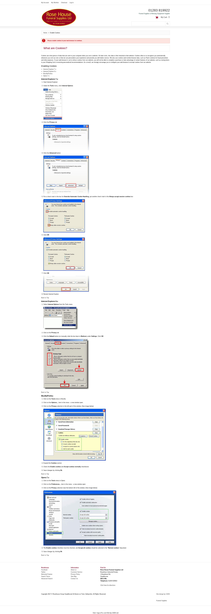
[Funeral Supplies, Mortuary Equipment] (73, 17)
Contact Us (74, 578)
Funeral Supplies (161, 600)
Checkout (64, 2)
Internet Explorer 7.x (49, 69)
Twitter (43, 572)
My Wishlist (55, 2)
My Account (45, 2)
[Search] (167, 23)
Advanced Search (47, 578)
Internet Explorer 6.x (49, 71)
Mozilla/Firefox (48, 73)
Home (45, 33)
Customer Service (76, 572)
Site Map (73, 576)
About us (73, 570)
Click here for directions (107, 585)
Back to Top (45, 298)
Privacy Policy (75, 574)
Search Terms (45, 576)
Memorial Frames (46, 574)
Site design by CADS (163, 594)
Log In (72, 2)
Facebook (44, 570)
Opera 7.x (46, 76)
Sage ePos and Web (103, 613)
